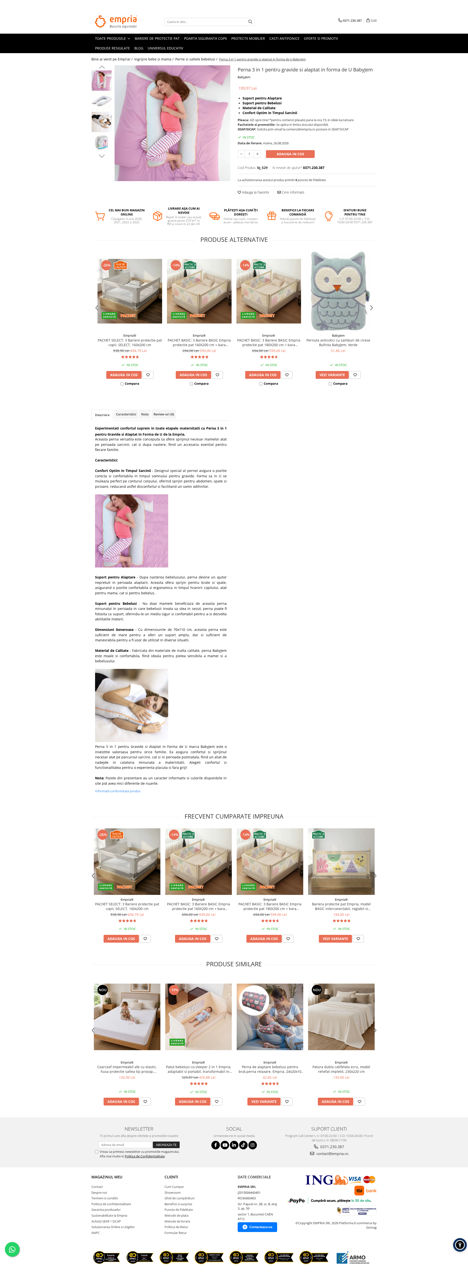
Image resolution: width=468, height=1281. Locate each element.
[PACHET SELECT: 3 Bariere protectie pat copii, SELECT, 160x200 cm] (130, 291)
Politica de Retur (176, 1227)
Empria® (129, 335)
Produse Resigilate (112, 48)
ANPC (95, 1233)
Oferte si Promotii (321, 38)
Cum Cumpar (174, 1186)
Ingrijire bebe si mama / (154, 59)
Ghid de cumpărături (180, 1198)
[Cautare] (250, 22)
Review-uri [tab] (164, 414)
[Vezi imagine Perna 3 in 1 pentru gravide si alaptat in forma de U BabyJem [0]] (102, 80)
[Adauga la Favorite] (148, 375)
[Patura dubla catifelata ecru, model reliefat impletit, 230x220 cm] (341, 1017)
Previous (102, 67)
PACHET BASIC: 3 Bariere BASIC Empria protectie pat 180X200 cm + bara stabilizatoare (268, 342)
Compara (132, 383)
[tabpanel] (172, 123)
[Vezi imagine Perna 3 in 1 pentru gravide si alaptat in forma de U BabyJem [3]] (102, 143)
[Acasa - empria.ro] (115, 21)
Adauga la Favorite (255, 192)
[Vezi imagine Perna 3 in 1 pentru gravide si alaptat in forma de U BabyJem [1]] (102, 101)
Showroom (173, 1192)
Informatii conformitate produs (117, 791)
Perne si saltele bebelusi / (196, 59)
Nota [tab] (145, 414)
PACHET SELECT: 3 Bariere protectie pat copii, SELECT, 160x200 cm (130, 342)
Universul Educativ (165, 48)
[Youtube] (225, 1145)
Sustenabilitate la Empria (109, 1215)
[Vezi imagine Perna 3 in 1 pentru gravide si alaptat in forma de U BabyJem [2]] (102, 122)
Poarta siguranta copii (205, 38)
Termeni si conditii (104, 1198)
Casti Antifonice (284, 38)
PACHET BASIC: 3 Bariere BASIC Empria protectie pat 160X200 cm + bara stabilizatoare (199, 342)
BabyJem (244, 77)
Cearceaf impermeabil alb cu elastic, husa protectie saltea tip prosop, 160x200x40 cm (127, 1069)
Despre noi (99, 1192)
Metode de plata (176, 1215)
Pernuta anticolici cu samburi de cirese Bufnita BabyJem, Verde (338, 342)
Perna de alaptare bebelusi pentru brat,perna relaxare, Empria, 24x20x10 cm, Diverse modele (270, 1069)
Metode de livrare (177, 1221)
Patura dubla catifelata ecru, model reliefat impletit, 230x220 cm (341, 1069)
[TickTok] (243, 1145)
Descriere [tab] (102, 415)
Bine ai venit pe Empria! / (112, 59)
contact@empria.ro (331, 1153)
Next (102, 155)
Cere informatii (292, 192)
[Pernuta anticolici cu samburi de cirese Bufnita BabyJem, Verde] (338, 291)
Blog (138, 48)
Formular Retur (176, 1233)
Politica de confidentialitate (111, 1204)
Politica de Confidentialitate (145, 1156)
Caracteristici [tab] (126, 414)
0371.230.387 (331, 1146)
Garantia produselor (106, 1209)
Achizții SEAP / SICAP (106, 1221)
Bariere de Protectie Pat (157, 38)
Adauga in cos (290, 154)
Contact (97, 1186)
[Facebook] (215, 1145)
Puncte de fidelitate (179, 1209)
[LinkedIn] (234, 1145)
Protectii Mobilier (248, 38)
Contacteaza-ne (260, 1227)
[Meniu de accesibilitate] (460, 1245)
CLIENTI (171, 1176)
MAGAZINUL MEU (106, 1176)
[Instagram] (252, 1145)
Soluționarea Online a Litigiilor (113, 1227)
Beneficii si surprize (178, 1204)
